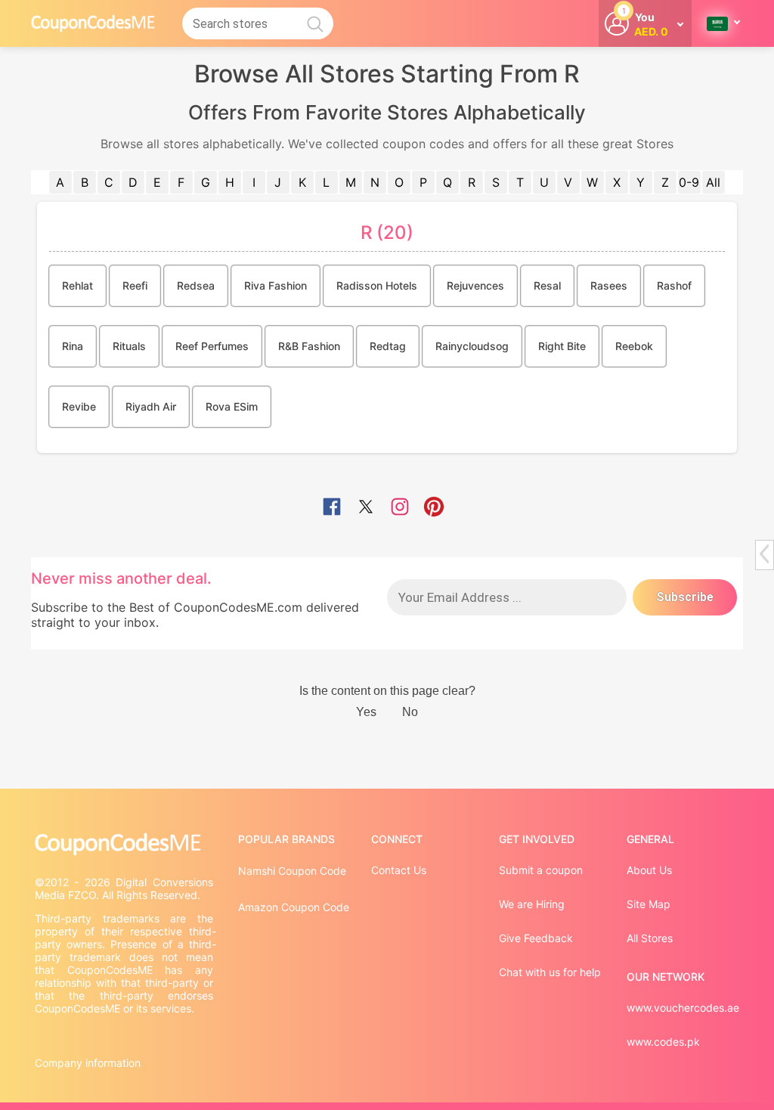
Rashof (674, 285)
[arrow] (764, 553)
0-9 (689, 182)
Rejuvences (475, 285)
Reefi (134, 285)
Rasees (608, 285)
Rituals (129, 346)
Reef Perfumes (212, 346)
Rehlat (77, 285)
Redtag (388, 346)
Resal (547, 285)
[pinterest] (434, 508)
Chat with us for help (550, 972)
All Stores (650, 938)
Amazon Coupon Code (293, 907)
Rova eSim (232, 406)
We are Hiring (532, 904)
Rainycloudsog (472, 346)
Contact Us (398, 870)
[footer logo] (125, 844)
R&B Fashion (309, 346)
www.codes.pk (663, 1041)
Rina (72, 346)
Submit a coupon (541, 870)
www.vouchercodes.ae (683, 1007)
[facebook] (331, 508)
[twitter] (365, 508)
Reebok (634, 346)
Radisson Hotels (376, 285)
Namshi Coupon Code (292, 870)
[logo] (93, 23)
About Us (649, 870)
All (713, 182)
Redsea (196, 285)
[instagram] (400, 508)
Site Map (648, 904)
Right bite (562, 346)
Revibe (79, 406)
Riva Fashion (275, 285)
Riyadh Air (150, 406)
